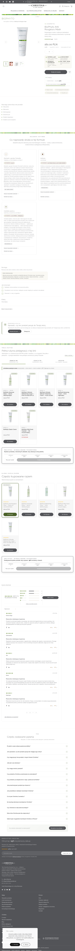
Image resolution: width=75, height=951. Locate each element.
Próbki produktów (6, 906)
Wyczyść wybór (10, 459)
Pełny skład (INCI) (6, 309)
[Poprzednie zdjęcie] (5, 42)
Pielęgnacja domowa (7, 902)
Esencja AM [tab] (13, 361)
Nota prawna (34, 950)
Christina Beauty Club (7, 926)
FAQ (40, 898)
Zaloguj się (27, 331)
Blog (3, 921)
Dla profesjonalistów (7, 904)
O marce (4, 917)
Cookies (40, 950)
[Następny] (51, 1)
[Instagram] (4, 889)
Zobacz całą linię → (69, 355)
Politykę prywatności (17, 856)
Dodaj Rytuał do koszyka (43, 459)
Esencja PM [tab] (37, 361)
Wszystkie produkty (7, 898)
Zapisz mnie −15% (67, 853)
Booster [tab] (61, 361)
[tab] (6, 64)
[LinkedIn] (9, 889)
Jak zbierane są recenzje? (11, 717)
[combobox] (70, 1)
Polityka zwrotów (43, 904)
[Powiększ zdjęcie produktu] (22, 42)
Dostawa (23, 950)
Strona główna (6, 21)
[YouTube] (7, 889)
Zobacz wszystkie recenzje (31, 603)
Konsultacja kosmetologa (8, 908)
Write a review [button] (50, 597)
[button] (23, 591)
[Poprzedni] (23, 1)
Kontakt (41, 910)
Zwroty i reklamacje (16, 950)
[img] (9, 613)
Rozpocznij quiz (14, 331)
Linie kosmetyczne (6, 900)
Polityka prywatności (6, 950)
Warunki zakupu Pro (44, 902)
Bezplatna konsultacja (56, 828)
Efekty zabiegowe (6, 924)
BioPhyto (12, 21)
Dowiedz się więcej (8, 196)
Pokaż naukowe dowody (10, 193)
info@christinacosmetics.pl (9, 881)
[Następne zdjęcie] (38, 42)
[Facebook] (2, 889)
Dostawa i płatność (43, 900)
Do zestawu (10, 404)
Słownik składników (7, 919)
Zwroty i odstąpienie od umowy (47, 906)
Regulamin (41, 908)
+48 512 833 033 (6, 879)
